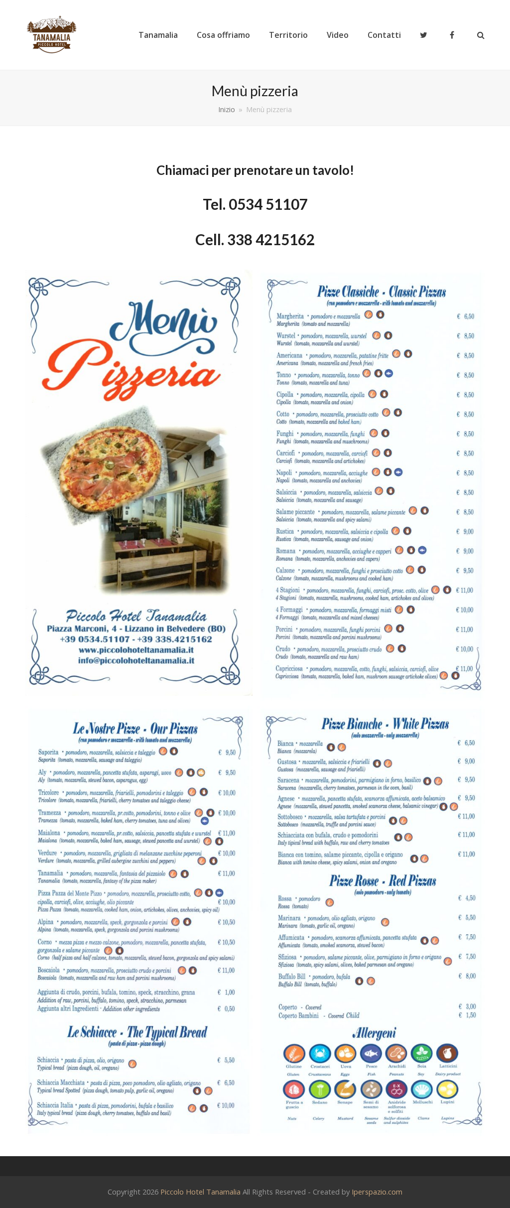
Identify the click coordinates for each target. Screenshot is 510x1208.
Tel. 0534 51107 (255, 204)
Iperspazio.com (377, 1192)
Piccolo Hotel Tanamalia (200, 1192)
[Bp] (371, 485)
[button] (481, 34)
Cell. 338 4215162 (255, 239)
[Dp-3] (371, 921)
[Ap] (139, 483)
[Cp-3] (139, 921)
